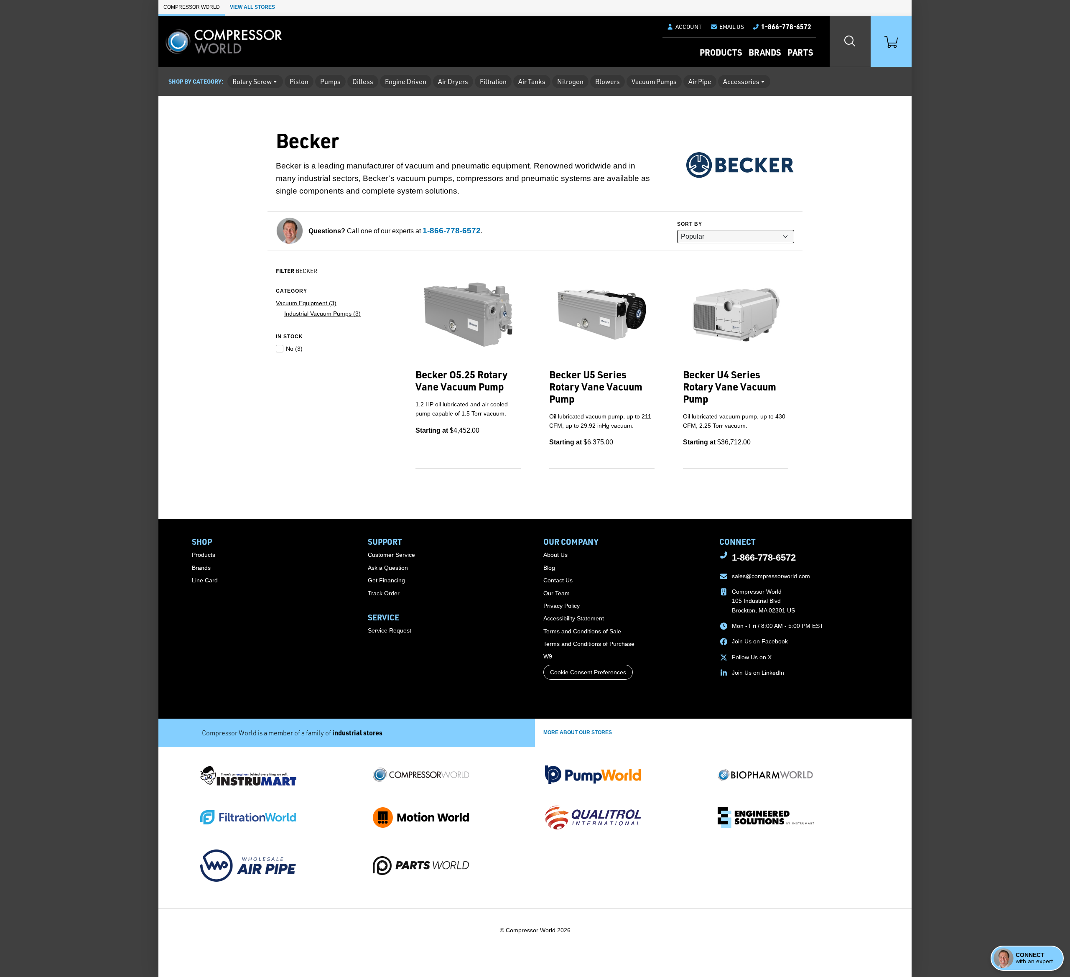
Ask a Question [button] (388, 567)
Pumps (330, 81)
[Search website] (850, 41)
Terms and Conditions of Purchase (588, 643)
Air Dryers (453, 81)
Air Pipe (699, 81)
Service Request (389, 630)
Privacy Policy (561, 605)
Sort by (689, 224)
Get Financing (386, 580)
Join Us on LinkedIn (758, 672)
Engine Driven (405, 81)
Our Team (556, 593)
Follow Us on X (752, 657)
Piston (299, 81)
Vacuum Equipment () (306, 303)
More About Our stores (577, 732)
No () (294, 348)
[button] (727, 26)
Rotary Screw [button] (252, 81)
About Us (555, 554)
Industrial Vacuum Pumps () (322, 313)
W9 (547, 656)
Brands (765, 52)
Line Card (205, 580)
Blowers (607, 81)
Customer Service (391, 554)
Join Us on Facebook (760, 641)
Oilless (362, 81)
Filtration (493, 81)
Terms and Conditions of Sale (582, 631)
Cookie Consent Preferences (588, 672)
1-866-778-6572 (452, 230)
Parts (800, 52)
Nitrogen (570, 81)
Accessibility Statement (573, 618)
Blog (549, 567)
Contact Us (558, 580)
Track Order (384, 593)
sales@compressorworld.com (771, 576)
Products (721, 52)
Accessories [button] (741, 81)
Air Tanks (531, 81)
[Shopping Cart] (891, 41)
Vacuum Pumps (654, 81)
